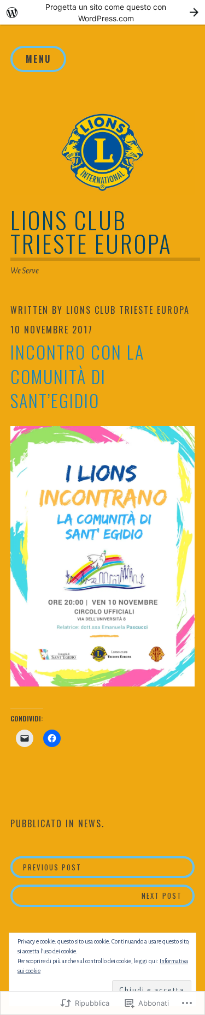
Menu (38, 58)
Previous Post (46, 867)
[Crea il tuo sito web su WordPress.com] (102, 12)
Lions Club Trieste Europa (91, 231)
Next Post (96, 895)
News (90, 823)
